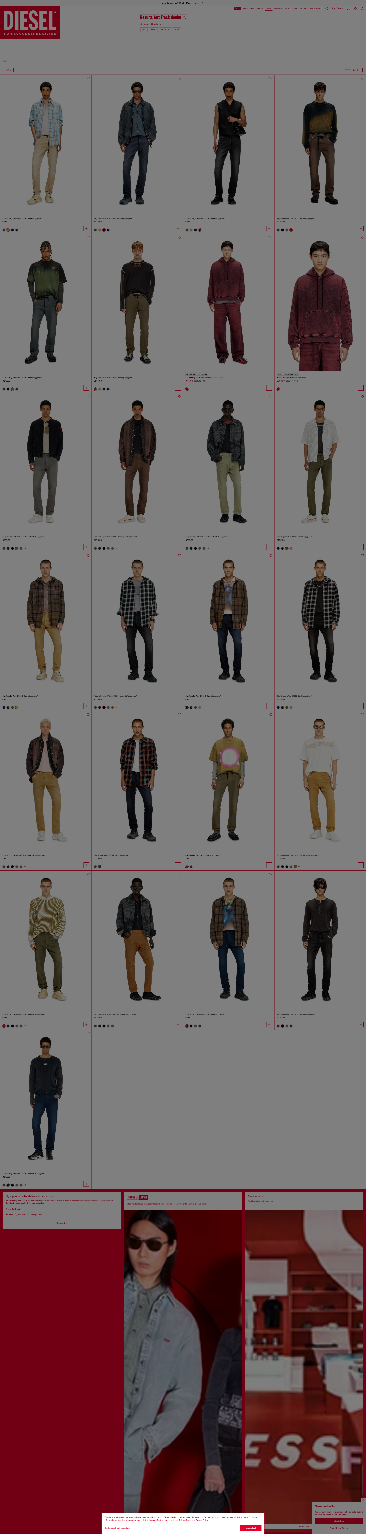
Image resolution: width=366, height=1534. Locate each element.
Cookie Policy (202, 1520)
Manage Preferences (158, 1520)
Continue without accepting (117, 1528)
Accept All (251, 1528)
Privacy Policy (185, 1520)
